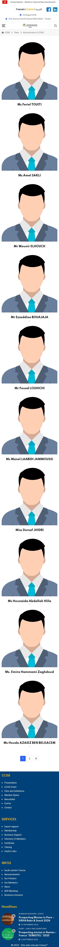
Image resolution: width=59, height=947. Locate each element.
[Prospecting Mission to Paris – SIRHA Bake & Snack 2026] (8, 919)
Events (7, 803)
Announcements (12, 874)
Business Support (13, 835)
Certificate (9, 843)
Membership (10, 830)
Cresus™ (43, 945)
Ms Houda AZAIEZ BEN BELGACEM (29, 742)
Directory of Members (15, 839)
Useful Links (10, 851)
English (30, 9)
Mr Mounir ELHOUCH (29, 246)
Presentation (10, 782)
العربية (39, 9)
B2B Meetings (11, 891)
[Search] (55, 25)
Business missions (13, 895)
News (7, 886)
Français (20, 9)
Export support (11, 826)
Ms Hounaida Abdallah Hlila (29, 601)
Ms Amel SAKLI (29, 175)
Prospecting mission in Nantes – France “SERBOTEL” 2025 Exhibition (37, 935)
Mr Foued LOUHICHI (30, 388)
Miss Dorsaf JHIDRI (30, 530)
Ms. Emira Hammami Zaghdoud (29, 672)
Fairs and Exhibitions (14, 791)
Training (8, 847)
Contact (8, 807)
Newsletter (9, 799)
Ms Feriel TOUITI (29, 104)
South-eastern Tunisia (14, 870)
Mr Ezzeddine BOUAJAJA (29, 317)
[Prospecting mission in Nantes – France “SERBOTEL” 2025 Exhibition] (8, 934)
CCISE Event (10, 787)
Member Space (11, 795)
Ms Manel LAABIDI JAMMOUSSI (29, 459)
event (41, 914)
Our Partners (10, 878)
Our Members (11, 882)
